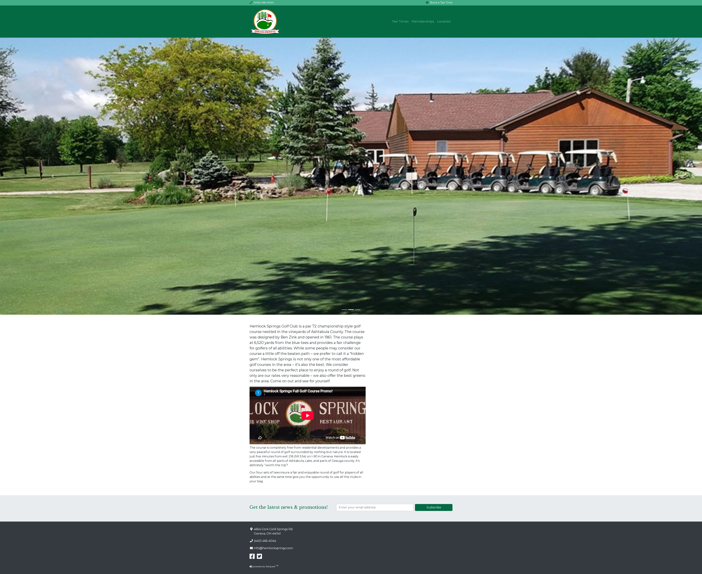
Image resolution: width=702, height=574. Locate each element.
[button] (52, 176)
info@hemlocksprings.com (273, 548)
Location (444, 21)
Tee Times (400, 21)
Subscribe (434, 507)
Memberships (423, 21)
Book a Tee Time (441, 2)
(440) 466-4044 (264, 2)
